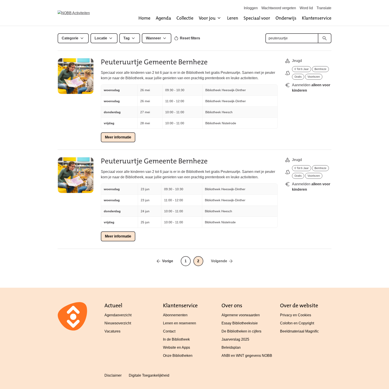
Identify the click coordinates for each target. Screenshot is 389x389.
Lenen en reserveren (179, 323)
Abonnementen (175, 315)
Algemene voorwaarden (241, 315)
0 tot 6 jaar (301, 69)
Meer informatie (118, 137)
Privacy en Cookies (295, 315)
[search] (324, 38)
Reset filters (190, 38)
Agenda (163, 18)
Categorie (70, 38)
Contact (169, 331)
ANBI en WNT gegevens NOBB (247, 355)
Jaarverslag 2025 (235, 339)
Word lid (306, 8)
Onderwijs (286, 18)
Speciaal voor (257, 18)
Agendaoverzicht (117, 315)
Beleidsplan (231, 347)
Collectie (184, 18)
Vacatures (112, 331)
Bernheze (320, 69)
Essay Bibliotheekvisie (240, 323)
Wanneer (153, 38)
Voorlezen (314, 76)
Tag (126, 38)
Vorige (167, 261)
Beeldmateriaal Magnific (299, 331)
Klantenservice (316, 18)
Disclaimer (113, 375)
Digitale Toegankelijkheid (149, 375)
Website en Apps (176, 347)
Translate (324, 8)
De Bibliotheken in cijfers (241, 331)
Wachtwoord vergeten (278, 8)
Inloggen (251, 8)
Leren (232, 18)
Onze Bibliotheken (177, 355)
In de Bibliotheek (176, 339)
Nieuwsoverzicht (117, 323)
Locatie (101, 38)
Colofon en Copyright (297, 323)
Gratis (298, 76)
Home (144, 18)
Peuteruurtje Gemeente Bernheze (154, 62)
